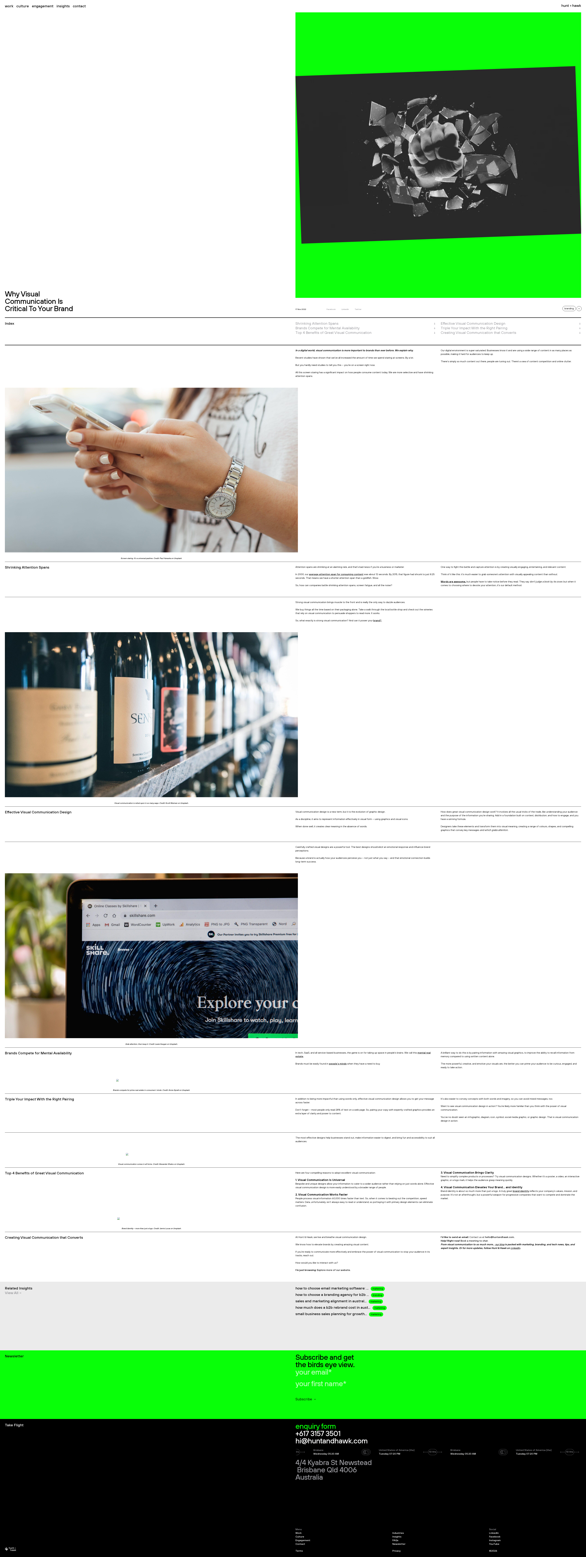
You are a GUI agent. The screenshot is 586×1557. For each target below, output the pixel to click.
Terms (299, 1550)
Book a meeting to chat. (474, 1240)
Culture (299, 1536)
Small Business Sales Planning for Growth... (331, 1314)
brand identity (521, 1191)
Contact (300, 1544)
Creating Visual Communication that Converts (478, 332)
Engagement (302, 1540)
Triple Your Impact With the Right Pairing (474, 328)
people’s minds (338, 1063)
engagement (42, 6)
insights (63, 6)
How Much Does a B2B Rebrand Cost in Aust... (333, 1307)
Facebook (331, 309)
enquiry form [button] (315, 1426)
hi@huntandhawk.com (331, 1441)
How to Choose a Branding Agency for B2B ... (332, 1295)
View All (11, 1293)
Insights (396, 1536)
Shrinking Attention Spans (316, 323)
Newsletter (398, 1544)
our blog (499, 1244)
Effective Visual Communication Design (473, 323)
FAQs (395, 1540)
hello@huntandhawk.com (499, 1237)
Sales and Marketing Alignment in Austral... (331, 1301)
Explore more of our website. (334, 1270)
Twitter (358, 309)
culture (22, 6)
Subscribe (303, 1399)
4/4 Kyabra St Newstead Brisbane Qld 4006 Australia (333, 1470)
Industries (398, 1533)
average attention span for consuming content (336, 574)
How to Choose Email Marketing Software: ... (332, 1288)
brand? (377, 620)
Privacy (396, 1550)
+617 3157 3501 (317, 1434)
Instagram (495, 1540)
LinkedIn (345, 309)
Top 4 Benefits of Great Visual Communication (333, 332)
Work (298, 1533)
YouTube (494, 1544)
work (9, 6)
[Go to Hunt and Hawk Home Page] (571, 6)
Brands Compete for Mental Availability (327, 328)
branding (569, 308)
